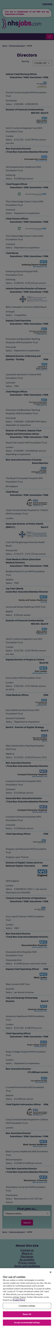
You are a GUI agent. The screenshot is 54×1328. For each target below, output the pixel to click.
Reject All (27, 1314)
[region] (27, 1298)
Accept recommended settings (27, 1322)
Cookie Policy (19, 1300)
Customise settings (27, 1306)
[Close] (50, 1272)
